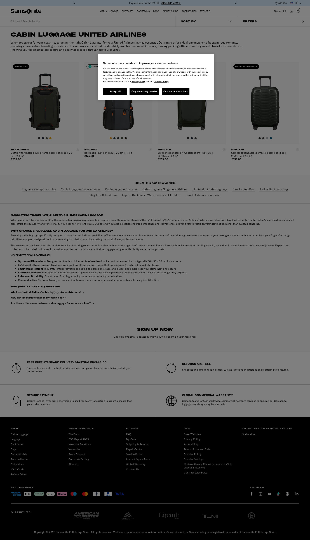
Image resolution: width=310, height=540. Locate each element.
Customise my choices (175, 91)
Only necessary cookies (144, 91)
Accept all (115, 91)
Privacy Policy (138, 81)
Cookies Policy (161, 81)
